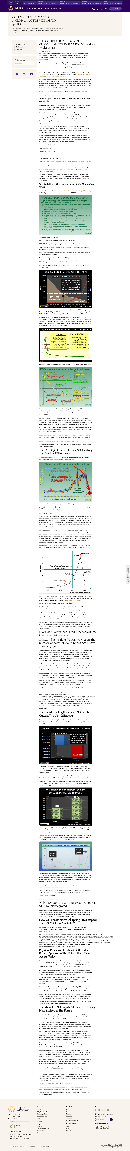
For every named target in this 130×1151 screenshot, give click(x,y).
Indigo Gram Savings (72, 1120)
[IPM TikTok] (105, 1110)
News (59, 8)
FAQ (38, 1118)
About (39, 1109)
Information (53, 8)
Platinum (31, 1)
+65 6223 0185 (14, 1118)
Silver (118, 1)
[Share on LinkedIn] (31, 74)
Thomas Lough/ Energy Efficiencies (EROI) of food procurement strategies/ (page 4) (68, 161)
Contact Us (40, 1130)
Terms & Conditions (13, 1146)
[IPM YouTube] (108, 1110)
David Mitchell (20, 47)
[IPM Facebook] (96, 1110)
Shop (38, 1124)
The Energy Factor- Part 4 (73, 600)
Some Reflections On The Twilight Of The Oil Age (77, 191)
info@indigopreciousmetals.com (19, 1121)
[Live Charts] (101, 9)
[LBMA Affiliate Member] (22, 1126)
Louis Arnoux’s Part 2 (55, 459)
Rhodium (53, 1)
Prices (39, 1132)
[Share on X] (24, 74)
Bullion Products (31, 8)
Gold (96, 1)
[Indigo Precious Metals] (16, 8)
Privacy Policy (22, 1146)
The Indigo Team (42, 1114)
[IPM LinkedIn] (99, 1110)
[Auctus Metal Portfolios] (102, 1127)
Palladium (75, 1)
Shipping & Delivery (44, 1146)
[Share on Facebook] (17, 74)
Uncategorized (18, 63)
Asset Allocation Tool (43, 1128)
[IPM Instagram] (102, 1110)
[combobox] (115, 8)
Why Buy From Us (42, 1112)
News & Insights (42, 1116)
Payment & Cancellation (32, 1146)
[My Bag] (97, 9)
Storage (40, 8)
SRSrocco (47, 51)
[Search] (93, 9)
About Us (46, 8)
